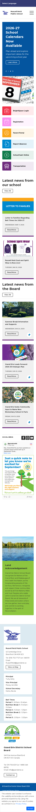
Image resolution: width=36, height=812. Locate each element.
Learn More (12, 71)
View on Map (13, 676)
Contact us (10, 784)
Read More (11, 238)
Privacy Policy (21, 804)
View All (7, 200)
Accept (30, 808)
